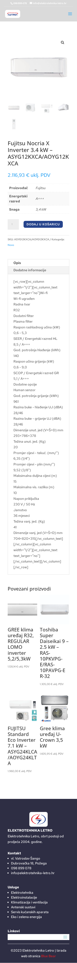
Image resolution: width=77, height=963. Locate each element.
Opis (17, 263)
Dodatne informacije (29, 270)
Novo (11, 245)
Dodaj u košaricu (43, 224)
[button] (62, 42)
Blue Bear (48, 956)
